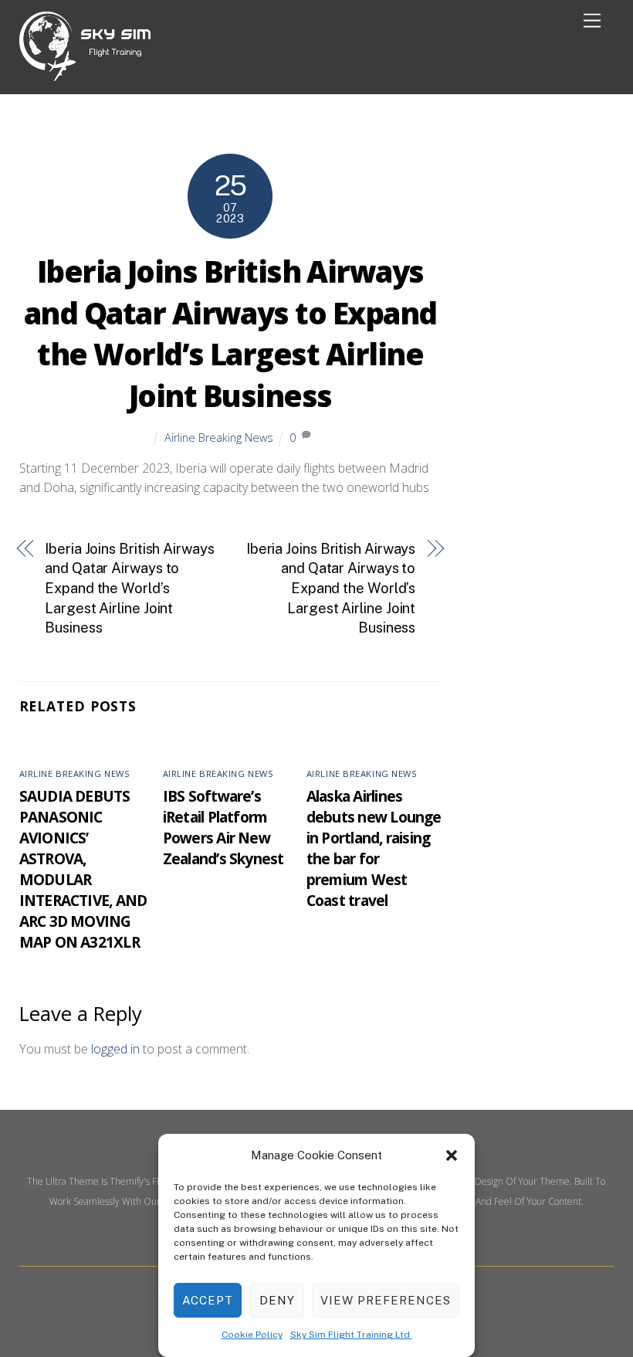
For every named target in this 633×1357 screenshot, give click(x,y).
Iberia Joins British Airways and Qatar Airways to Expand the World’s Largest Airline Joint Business (230, 333)
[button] (451, 1155)
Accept (207, 1300)
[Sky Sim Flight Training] (85, 74)
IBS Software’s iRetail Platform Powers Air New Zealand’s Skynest (223, 827)
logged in (115, 1048)
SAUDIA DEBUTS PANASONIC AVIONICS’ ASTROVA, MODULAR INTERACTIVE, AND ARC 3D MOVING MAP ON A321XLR (83, 868)
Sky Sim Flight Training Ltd (351, 1334)
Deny (277, 1300)
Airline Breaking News (218, 437)
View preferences (385, 1300)
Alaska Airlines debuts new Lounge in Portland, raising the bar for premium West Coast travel (374, 848)
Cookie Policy (252, 1334)
